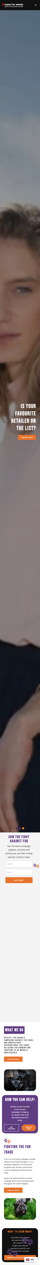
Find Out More (13, 1059)
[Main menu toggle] (35, 5)
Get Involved (11, 1128)
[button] (17, 828)
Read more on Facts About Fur (20, 1257)
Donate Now (29, 1128)
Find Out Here (27, 437)
